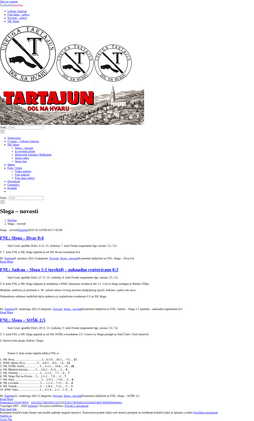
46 (98, 402)
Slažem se (6, 415)
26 (38, 402)
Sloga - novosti (69, 258)
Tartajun (23, 230)
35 (65, 402)
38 (74, 402)
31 (53, 402)
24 (32, 402)
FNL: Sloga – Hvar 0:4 (22, 237)
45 (95, 402)
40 (80, 402)
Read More (6, 261)
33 (59, 402)
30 (50, 402)
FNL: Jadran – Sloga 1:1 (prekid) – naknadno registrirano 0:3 (59, 269)
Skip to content (9, 1)
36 (68, 402)
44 (92, 402)
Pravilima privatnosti (205, 412)
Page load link (8, 409)
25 (35, 402)
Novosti (54, 258)
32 (56, 402)
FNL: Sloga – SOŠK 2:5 (22, 320)
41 (83, 402)
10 (26, 402)
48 (103, 402)
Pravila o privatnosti (76, 405)
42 (86, 402)
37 (71, 402)
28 (44, 402)
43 (89, 402)
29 (47, 402)
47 (100, 402)
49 (106, 402)
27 (41, 402)
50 (109, 402)
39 (77, 402)
